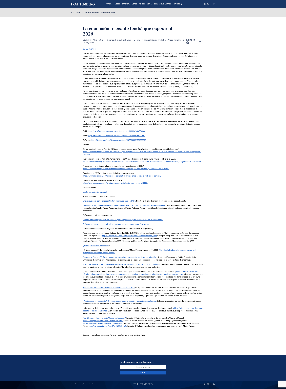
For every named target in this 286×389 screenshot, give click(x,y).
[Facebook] (211, 4)
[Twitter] (205, 4)
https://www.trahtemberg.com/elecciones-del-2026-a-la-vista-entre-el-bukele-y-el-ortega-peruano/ (122, 176)
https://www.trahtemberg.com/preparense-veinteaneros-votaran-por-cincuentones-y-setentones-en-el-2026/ (126, 169)
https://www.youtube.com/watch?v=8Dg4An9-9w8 (102, 323)
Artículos (109, 4)
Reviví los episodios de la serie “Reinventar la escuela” (104, 318)
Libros (134, 4)
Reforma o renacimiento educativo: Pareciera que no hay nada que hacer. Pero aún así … (117, 224)
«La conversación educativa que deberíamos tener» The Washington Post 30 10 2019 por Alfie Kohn (122, 264)
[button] (182, 4)
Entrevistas (126, 4)
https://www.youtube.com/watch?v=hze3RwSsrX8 (103, 321)
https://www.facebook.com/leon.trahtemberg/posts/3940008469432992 (116, 136)
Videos (117, 4)
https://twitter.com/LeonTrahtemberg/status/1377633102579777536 (118, 140)
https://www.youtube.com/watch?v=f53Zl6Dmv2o (107, 326)
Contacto (176, 4)
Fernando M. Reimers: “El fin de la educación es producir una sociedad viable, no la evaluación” (119, 257)
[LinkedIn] (208, 4)
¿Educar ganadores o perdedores (96, 246)
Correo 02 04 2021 (90, 49)
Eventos (142, 4)
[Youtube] (214, 4)
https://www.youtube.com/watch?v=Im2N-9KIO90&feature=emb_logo (129, 236)
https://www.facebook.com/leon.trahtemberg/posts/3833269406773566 (116, 131)
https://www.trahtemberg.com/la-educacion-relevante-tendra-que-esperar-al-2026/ (115, 183)
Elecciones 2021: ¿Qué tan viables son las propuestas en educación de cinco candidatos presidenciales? (124, 205)
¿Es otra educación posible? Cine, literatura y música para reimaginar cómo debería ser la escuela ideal (123, 220)
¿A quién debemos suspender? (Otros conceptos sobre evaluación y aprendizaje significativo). (120, 301)
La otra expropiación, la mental (95, 192)
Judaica (149, 4)
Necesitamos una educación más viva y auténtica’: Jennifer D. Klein (109, 288)
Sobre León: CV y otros (162, 4)
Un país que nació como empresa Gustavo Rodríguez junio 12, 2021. (109, 201)
